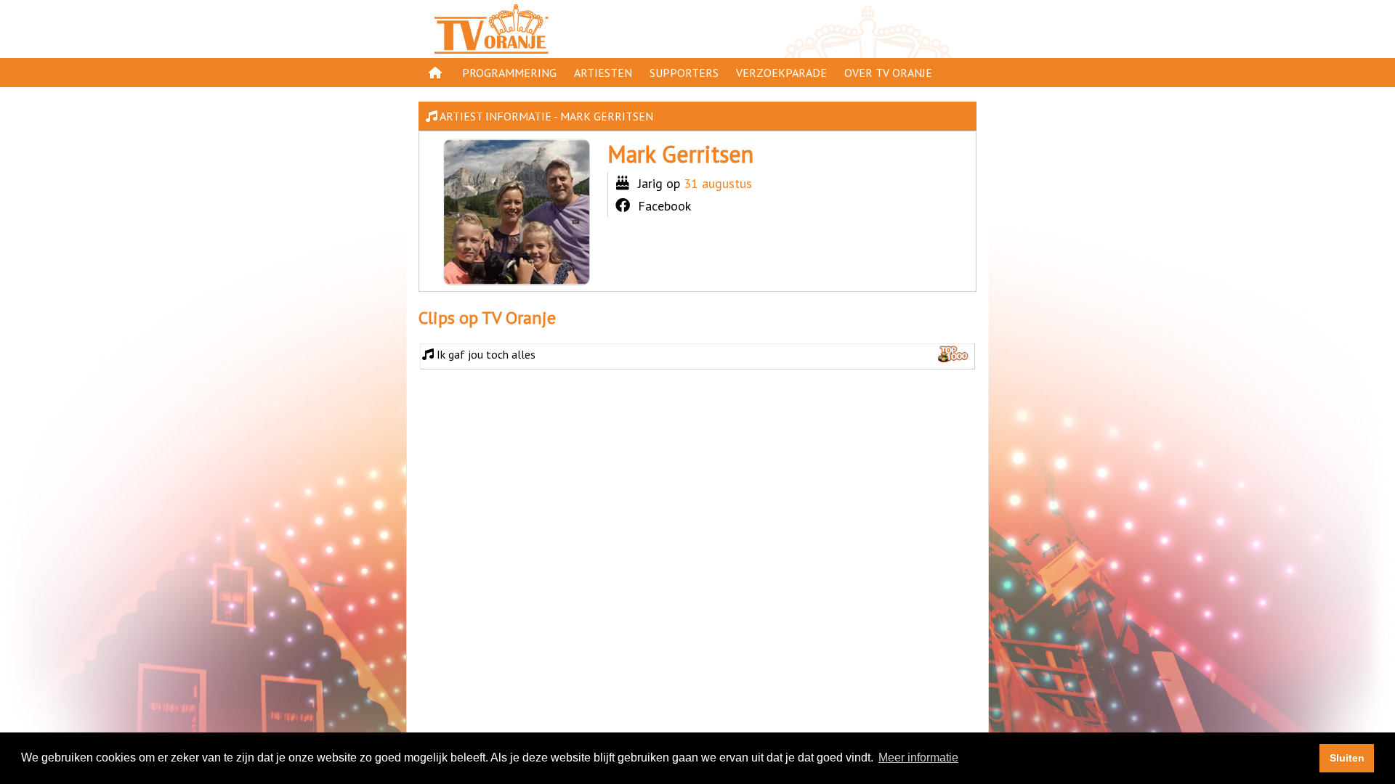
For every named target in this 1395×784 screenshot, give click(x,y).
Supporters (684, 72)
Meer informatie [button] (918, 757)
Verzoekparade (781, 72)
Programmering (509, 72)
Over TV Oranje (888, 72)
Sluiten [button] (1347, 758)
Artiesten (603, 72)
